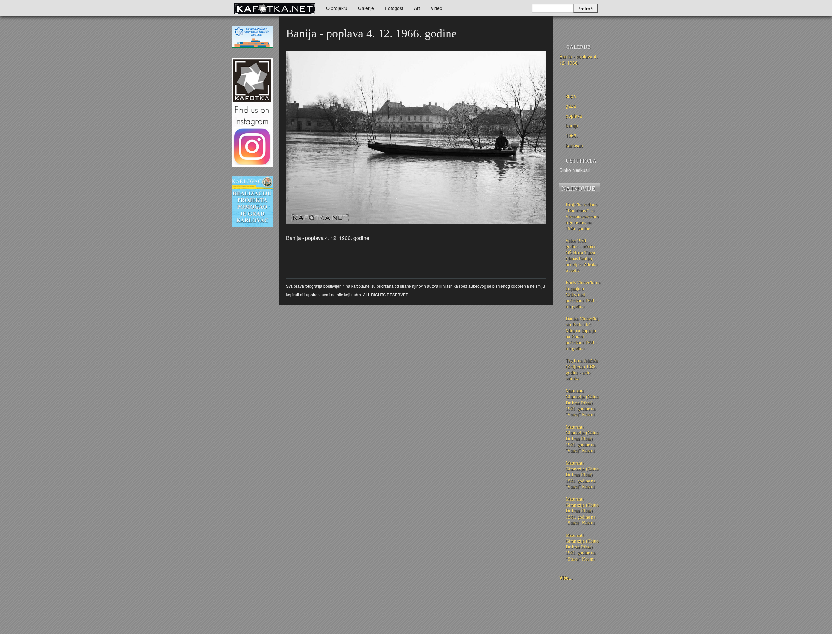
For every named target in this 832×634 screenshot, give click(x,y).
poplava (574, 115)
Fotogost (394, 8)
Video (436, 8)
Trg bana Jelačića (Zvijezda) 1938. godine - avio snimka (582, 369)
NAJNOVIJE (578, 188)
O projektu (336, 8)
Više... (566, 578)
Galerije (366, 8)
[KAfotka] (274, 8)
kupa (571, 96)
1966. (572, 135)
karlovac (574, 145)
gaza (571, 105)
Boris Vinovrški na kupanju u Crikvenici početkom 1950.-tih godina (583, 294)
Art (417, 8)
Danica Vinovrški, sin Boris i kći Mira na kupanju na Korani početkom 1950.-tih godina (582, 333)
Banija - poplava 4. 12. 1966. (578, 59)
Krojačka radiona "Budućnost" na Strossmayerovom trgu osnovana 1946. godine (582, 216)
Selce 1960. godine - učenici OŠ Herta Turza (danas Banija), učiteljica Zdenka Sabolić (581, 255)
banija (572, 125)
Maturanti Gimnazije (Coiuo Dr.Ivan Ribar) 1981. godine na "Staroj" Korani (582, 403)
